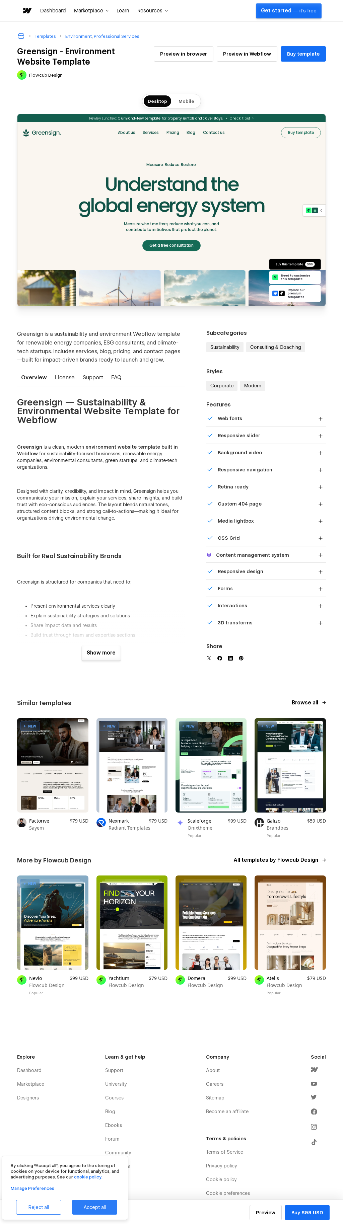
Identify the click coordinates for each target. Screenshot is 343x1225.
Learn (123, 11)
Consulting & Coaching (275, 347)
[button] (91, 10)
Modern (252, 385)
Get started (289, 11)
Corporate (221, 385)
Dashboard (53, 11)
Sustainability (224, 347)
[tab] (34, 378)
